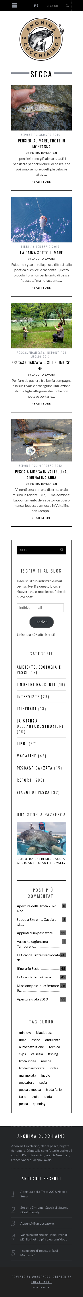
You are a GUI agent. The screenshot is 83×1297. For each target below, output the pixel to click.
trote (35, 1096)
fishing (53, 1054)
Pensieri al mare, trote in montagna (41, 143)
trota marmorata (31, 1068)
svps (22, 1054)
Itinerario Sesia (28, 968)
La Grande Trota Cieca (34, 977)
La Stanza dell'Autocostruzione (40, 723)
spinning (39, 1103)
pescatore (26, 1082)
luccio (45, 1075)
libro (22, 1040)
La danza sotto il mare (41, 252)
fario (22, 1096)
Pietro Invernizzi (43, 152)
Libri (25, 246)
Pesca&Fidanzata (31, 352)
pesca (23, 1103)
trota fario (54, 1089)
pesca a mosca (30, 1089)
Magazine (27, 755)
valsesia (37, 1054)
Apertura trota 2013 (32, 999)
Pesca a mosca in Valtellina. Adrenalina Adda (41, 474)
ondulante (52, 1040)
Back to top (40, 1287)
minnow (25, 1032)
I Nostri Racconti (36, 684)
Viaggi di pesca (33, 792)
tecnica (54, 1047)
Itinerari (27, 708)
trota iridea (27, 1061)
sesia (43, 1082)
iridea (54, 1068)
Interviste (28, 696)
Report (27, 134)
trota (48, 1096)
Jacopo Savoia (43, 258)
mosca (46, 1061)
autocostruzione (31, 1047)
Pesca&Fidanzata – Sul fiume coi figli (42, 365)
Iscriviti (41, 622)
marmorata (27, 1075)
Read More (41, 181)
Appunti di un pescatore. (35, 933)
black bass (44, 1032)
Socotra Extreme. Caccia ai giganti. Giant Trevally (41, 860)
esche (35, 1040)
